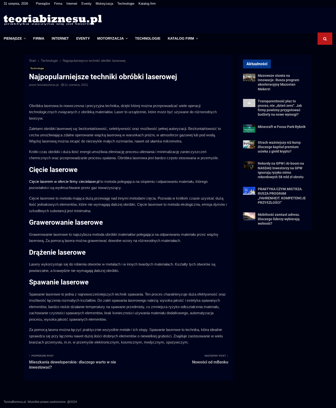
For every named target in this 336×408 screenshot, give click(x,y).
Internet (71, 3)
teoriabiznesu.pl (48, 85)
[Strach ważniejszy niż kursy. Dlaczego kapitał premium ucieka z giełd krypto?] (249, 144)
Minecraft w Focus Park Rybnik (281, 127)
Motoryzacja (104, 3)
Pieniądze (43, 3)
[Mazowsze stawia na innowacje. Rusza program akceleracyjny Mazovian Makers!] (249, 77)
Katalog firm (147, 3)
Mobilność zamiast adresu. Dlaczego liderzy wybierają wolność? (279, 219)
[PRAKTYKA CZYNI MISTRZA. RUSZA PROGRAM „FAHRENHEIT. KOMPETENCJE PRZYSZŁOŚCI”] (249, 191)
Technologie (125, 3)
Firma (58, 3)
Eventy (86, 3)
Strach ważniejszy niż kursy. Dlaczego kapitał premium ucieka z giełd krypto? (279, 147)
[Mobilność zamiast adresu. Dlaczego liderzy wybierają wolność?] (249, 216)
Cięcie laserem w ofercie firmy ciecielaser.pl (64, 181)
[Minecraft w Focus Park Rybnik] (249, 129)
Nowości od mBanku (210, 362)
